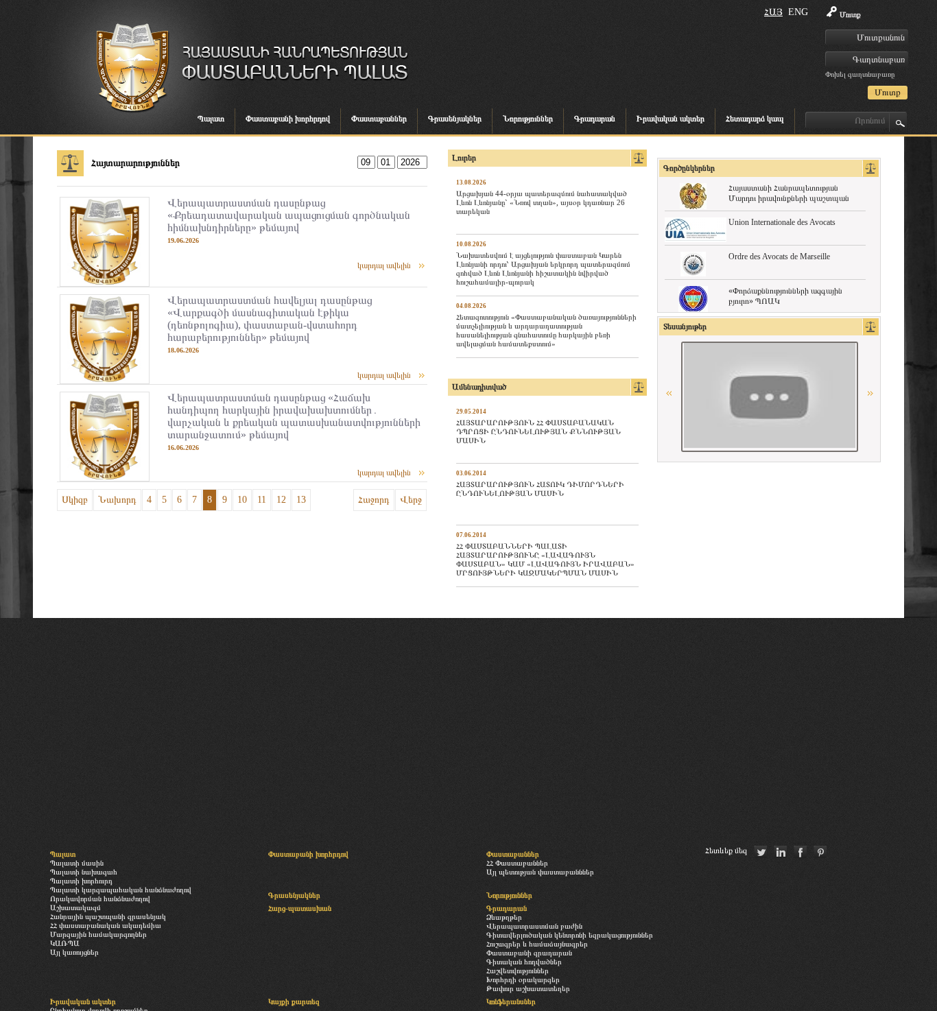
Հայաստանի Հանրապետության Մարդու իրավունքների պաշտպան (788, 193)
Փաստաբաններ (379, 118)
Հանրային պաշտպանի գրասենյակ (108, 916)
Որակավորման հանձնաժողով (100, 898)
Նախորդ (117, 500)
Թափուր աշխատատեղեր (528, 988)
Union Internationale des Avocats (781, 222)
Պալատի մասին (77, 863)
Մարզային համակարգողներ (98, 934)
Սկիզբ (75, 500)
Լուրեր (464, 158)
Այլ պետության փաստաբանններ (540, 872)
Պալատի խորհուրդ (81, 881)
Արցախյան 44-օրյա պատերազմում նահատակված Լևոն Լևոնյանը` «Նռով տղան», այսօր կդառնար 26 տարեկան (541, 202)
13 (301, 500)
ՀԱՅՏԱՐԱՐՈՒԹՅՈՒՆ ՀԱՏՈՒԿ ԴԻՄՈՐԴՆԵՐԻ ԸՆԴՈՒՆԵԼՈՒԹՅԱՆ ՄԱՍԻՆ (540, 488)
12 (281, 500)
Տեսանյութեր (685, 326)
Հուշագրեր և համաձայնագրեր (537, 944)
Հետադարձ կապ (755, 118)
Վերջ (411, 500)
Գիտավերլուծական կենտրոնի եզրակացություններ (569, 935)
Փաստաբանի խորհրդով (288, 118)
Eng (798, 12)
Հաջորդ (374, 500)
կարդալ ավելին (384, 265)
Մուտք (850, 14)
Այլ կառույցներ (74, 952)
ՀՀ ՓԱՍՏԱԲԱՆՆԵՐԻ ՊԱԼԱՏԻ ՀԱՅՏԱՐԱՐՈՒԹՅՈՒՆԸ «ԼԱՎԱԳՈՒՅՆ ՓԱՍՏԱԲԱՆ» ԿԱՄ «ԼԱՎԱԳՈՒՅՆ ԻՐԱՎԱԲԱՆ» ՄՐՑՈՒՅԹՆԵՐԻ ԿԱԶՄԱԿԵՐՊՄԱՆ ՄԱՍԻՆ (545, 559)
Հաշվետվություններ (517, 970)
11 (261, 500)
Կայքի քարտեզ (294, 1001)
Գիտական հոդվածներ (524, 962)
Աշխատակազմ (75, 907)
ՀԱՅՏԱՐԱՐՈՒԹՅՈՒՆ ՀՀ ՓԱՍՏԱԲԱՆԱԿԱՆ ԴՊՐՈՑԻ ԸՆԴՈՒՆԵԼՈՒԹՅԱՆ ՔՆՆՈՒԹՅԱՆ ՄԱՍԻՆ (538, 431)
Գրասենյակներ (455, 118)
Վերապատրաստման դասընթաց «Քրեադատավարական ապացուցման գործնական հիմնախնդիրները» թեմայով (288, 215)
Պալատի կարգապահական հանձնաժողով (120, 889)
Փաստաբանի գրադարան (529, 953)
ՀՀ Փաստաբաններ (517, 863)
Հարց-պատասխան (299, 908)
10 (242, 500)
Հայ (773, 12)
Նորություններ (528, 118)
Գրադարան (594, 118)
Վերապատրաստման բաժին (534, 926)
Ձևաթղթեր (504, 917)
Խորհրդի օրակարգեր (523, 979)
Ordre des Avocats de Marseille (779, 256)
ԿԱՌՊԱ (65, 943)
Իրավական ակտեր (670, 118)
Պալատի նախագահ (83, 872)
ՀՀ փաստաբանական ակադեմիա (105, 925)
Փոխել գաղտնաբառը (859, 74)
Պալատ (211, 118)
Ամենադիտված (479, 387)
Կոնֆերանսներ (511, 1001)
